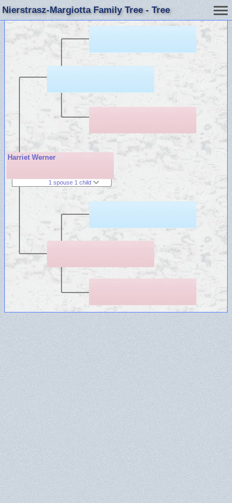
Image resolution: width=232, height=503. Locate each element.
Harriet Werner (32, 157)
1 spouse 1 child (71, 182)
